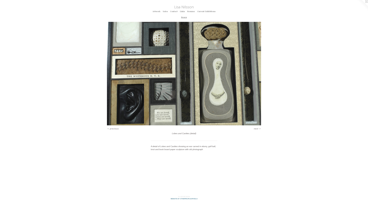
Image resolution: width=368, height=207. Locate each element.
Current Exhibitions (206, 11)
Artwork (156, 11)
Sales (165, 11)
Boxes (184, 17)
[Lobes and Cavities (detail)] (184, 73)
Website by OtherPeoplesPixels (184, 199)
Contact (174, 11)
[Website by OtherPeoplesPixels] (362, 6)
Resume (191, 11)
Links (182, 11)
